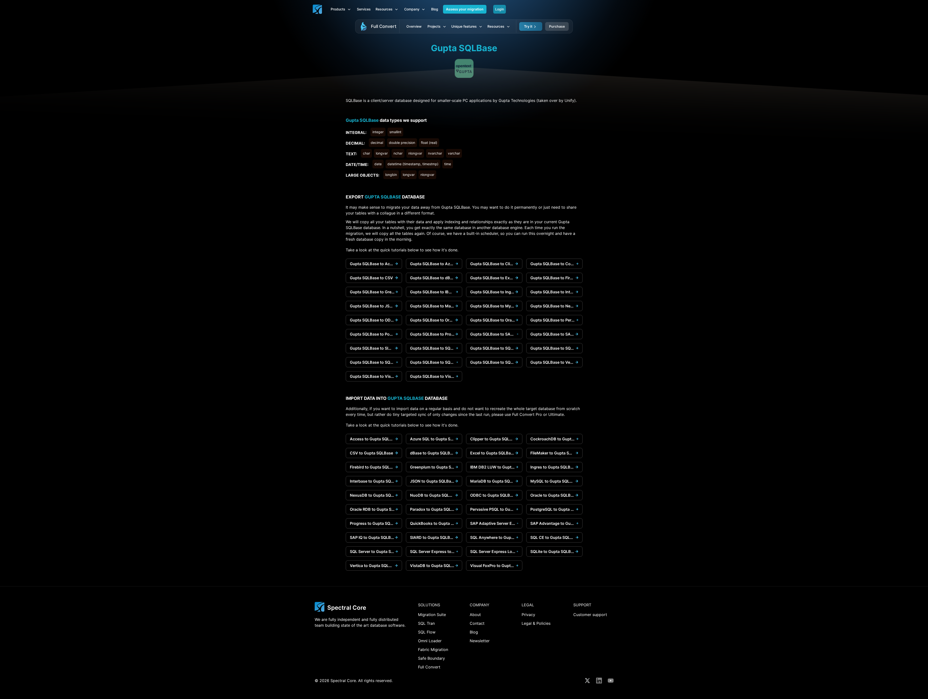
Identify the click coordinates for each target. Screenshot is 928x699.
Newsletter (480, 640)
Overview (414, 26)
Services (364, 9)
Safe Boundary (431, 658)
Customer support (590, 614)
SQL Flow (426, 632)
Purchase (557, 26)
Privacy (528, 614)
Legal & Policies (536, 623)
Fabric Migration (433, 649)
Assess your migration (465, 9)
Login (499, 9)
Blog (434, 9)
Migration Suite (432, 614)
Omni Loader (430, 640)
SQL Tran (426, 623)
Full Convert (383, 26)
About (475, 614)
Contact (477, 623)
